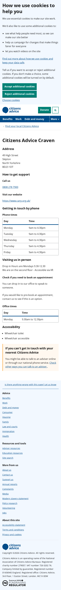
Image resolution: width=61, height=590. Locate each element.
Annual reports (9, 484)
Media (5, 493)
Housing (6, 417)
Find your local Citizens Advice (22, 126)
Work (18, 119)
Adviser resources (11, 448)
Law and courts (9, 426)
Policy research (9, 503)
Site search (7, 457)
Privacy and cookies (12, 534)
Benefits (7, 119)
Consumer (7, 412)
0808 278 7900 (10, 187)
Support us (7, 479)
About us (6, 470)
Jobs (4, 512)
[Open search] (55, 110)
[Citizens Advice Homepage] (11, 110)
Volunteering (8, 508)
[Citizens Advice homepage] (11, 547)
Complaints (8, 489)
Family (5, 421)
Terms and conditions (13, 529)
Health (5, 436)
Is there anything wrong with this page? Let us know (30, 384)
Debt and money (34, 119)
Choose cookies (11, 100)
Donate (44, 109)
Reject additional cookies (19, 94)
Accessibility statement (13, 525)
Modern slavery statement (15, 498)
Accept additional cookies (19, 86)
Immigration (8, 431)
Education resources (12, 453)
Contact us (7, 474)
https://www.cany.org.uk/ (16, 200)
